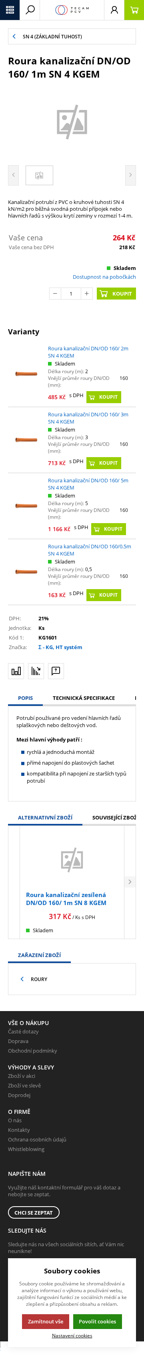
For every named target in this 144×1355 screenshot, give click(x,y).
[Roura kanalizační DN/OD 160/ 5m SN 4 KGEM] (26, 506)
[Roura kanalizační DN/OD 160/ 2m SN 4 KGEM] (26, 374)
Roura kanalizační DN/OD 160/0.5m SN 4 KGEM (89, 550)
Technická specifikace (84, 697)
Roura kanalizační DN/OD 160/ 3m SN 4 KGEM (88, 418)
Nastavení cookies (72, 1335)
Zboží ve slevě (24, 1085)
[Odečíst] (55, 294)
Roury (39, 979)
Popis (25, 697)
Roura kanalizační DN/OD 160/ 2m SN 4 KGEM (88, 352)
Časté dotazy (23, 1031)
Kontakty (19, 1129)
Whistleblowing (26, 1149)
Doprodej (19, 1095)
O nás (15, 1120)
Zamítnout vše (45, 1321)
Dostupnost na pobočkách (104, 276)
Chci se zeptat (33, 1212)
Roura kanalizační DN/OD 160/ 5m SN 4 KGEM (88, 484)
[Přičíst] (87, 294)
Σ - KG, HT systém (60, 647)
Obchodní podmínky (32, 1050)
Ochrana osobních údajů (37, 1139)
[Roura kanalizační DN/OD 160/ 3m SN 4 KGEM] (26, 440)
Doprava (18, 1041)
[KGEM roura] (72, 121)
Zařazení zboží (39, 955)
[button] (10, 10)
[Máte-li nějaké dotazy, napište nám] (56, 671)
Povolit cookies (97, 1321)
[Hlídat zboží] (36, 671)
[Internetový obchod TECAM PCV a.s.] (72, 10)
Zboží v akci (21, 1075)
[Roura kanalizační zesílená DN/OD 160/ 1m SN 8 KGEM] (72, 859)
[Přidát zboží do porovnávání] (16, 671)
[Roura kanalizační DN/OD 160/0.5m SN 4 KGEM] (26, 572)
